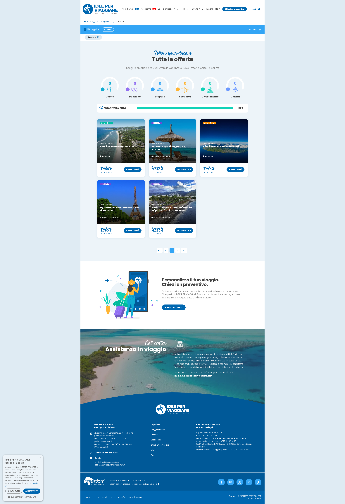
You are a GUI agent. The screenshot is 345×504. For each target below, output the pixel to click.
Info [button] (217, 9)
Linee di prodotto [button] (165, 9)
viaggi (92, 21)
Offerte (154, 435)
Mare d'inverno (130, 9)
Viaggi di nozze (183, 9)
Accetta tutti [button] (31, 491)
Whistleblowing (135, 497)
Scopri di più (132, 169)
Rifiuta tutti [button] (14, 491)
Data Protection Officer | (118, 497)
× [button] (40, 458)
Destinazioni (207, 9)
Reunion (92, 37)
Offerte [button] (195, 9)
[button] (22, 497)
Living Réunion (106, 21)
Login (254, 9)
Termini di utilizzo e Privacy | (95, 497)
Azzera (108, 29)
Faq (152, 455)
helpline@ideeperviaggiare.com (195, 375)
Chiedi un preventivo (234, 9)
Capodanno (148, 9)
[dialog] (23, 478)
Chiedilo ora (173, 307)
